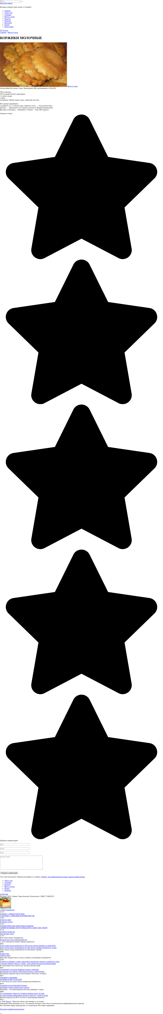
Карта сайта (8, 27)
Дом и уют (8, 13)
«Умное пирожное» (7, 910)
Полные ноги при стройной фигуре (13, 940)
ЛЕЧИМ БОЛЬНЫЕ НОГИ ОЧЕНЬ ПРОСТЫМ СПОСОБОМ (23, 928)
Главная (7, 11)
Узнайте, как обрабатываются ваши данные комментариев (63, 877)
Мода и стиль (9, 17)
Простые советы (6, 3)
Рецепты (7, 21)
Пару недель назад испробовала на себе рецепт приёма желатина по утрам (28, 948)
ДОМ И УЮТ (5, 956)
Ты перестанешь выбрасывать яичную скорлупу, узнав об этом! (24, 995)
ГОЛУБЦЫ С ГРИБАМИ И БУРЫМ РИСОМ (17, 916)
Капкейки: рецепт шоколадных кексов (14, 987)
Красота (7, 19)
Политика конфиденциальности (12, 1009)
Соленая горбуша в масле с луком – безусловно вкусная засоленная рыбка (28, 964)
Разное (7, 25)
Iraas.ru (8, 1001)
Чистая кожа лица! (7, 934)
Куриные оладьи (6, 922)
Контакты (8, 23)
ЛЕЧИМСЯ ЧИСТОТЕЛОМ (11, 979)
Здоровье (7, 15)
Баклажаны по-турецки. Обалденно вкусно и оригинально (22, 972)
